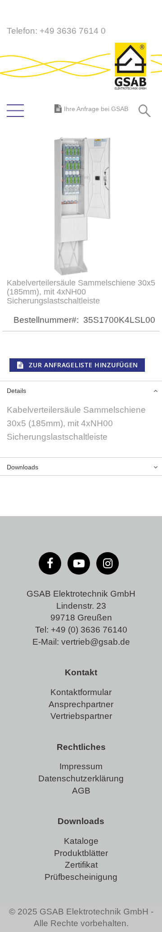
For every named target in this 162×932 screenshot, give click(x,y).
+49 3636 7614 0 (73, 31)
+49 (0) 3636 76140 (89, 629)
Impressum (81, 766)
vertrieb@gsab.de (95, 642)
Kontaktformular (81, 692)
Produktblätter (81, 853)
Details (16, 390)
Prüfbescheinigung (81, 877)
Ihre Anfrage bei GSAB (96, 108)
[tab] (81, 390)
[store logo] (130, 67)
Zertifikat (81, 865)
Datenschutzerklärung (81, 778)
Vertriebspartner (81, 716)
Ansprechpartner (81, 704)
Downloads (22, 467)
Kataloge (81, 841)
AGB (81, 790)
